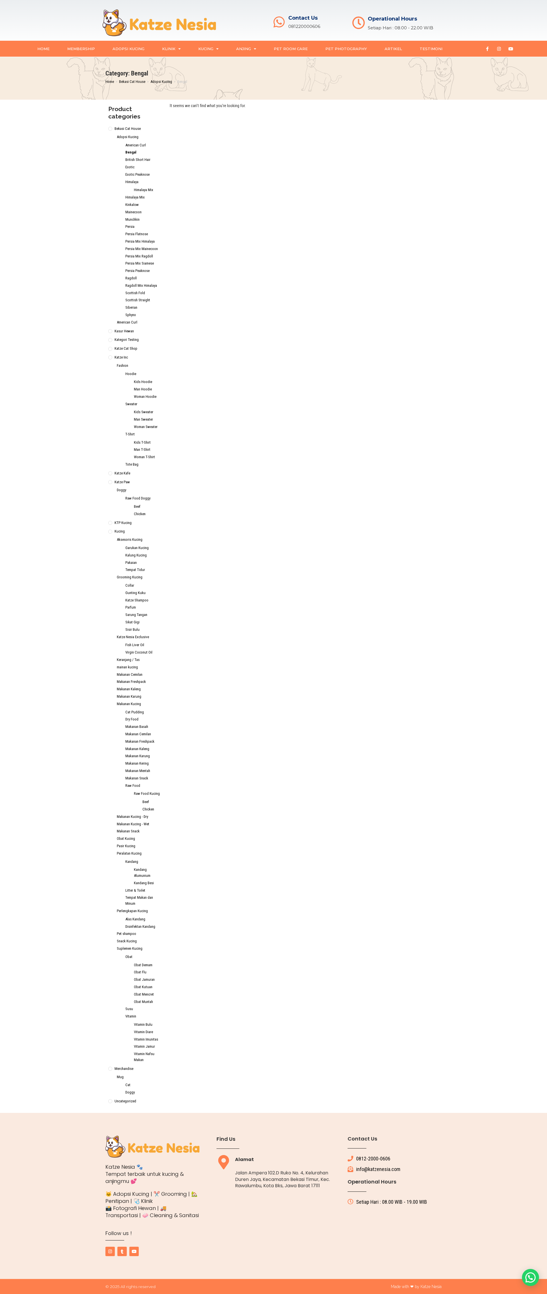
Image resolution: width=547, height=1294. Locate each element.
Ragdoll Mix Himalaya (141, 285)
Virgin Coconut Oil (138, 652)
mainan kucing (127, 667)
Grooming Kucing (129, 577)
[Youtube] (510, 48)
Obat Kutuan (143, 987)
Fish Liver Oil (134, 645)
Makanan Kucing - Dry (132, 816)
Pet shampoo (126, 933)
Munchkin (132, 219)
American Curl (135, 145)
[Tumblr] (122, 1251)
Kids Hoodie (143, 382)
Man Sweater (143, 419)
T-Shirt (130, 434)
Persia (129, 226)
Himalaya (131, 182)
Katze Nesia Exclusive (133, 637)
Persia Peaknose (137, 271)
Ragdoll (131, 278)
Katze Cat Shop (126, 348)
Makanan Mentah (137, 771)
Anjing (243, 48)
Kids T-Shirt (142, 442)
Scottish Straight (137, 300)
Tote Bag (131, 464)
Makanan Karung (129, 696)
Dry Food (131, 719)
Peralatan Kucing (129, 853)
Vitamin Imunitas (146, 1039)
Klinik (168, 48)
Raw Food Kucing (147, 793)
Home (43, 48)
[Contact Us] (279, 22)
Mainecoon (133, 212)
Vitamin (130, 1016)
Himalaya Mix (143, 190)
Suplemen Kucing (129, 948)
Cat (127, 1085)
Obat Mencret (144, 994)
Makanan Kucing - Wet (133, 824)
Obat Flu (140, 972)
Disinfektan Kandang (140, 926)
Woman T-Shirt (144, 457)
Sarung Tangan (136, 615)
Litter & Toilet (135, 890)
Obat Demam (143, 965)
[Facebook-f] (487, 48)
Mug (120, 1077)
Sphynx (130, 315)
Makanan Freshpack (131, 681)
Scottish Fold (135, 293)
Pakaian (131, 562)
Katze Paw (122, 482)
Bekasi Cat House (132, 81)
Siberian (131, 307)
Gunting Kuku (135, 593)
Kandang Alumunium (142, 872)
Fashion (122, 365)
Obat (128, 957)
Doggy (121, 490)
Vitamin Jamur (144, 1046)
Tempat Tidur (135, 570)
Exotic (129, 167)
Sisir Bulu (132, 629)
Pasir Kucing (126, 846)
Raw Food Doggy (137, 498)
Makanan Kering (137, 763)
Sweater (131, 404)
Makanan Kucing (129, 704)
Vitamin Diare (143, 1032)
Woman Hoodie (145, 396)
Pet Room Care (291, 48)
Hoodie (130, 374)
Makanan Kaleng (129, 689)
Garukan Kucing (137, 548)
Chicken (140, 514)
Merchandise (124, 1068)
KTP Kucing (123, 523)
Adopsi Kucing (128, 48)
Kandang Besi (144, 883)
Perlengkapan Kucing (132, 911)
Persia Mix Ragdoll (139, 256)
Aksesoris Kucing (129, 539)
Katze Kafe (122, 473)
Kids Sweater (143, 412)
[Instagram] (499, 48)
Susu (129, 1009)
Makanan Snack (136, 778)
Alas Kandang (135, 919)
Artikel (393, 48)
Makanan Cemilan (129, 674)
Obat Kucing (126, 838)
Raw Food (132, 785)
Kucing (205, 48)
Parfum (130, 607)
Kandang (131, 861)
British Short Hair (137, 159)
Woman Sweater (146, 427)
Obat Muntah (143, 1002)
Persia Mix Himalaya (140, 241)
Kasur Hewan (124, 331)
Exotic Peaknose (137, 174)
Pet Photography (346, 48)
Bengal (130, 152)
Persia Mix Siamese (139, 263)
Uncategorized (125, 1101)
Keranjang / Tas (128, 660)
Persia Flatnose (136, 234)
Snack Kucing (127, 941)
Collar (129, 585)
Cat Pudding (134, 712)
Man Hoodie (143, 389)
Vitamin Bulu (143, 1024)
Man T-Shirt (142, 449)
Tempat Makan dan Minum (139, 900)
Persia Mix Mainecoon (141, 249)
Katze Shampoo (136, 600)
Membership (81, 48)
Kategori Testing (127, 339)
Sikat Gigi (132, 622)
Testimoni (431, 48)
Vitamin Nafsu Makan (144, 1057)
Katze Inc (121, 357)
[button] (530, 1277)
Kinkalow (132, 204)
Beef (137, 506)
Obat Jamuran (144, 979)
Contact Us (303, 18)
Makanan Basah (136, 726)
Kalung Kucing (136, 555)
